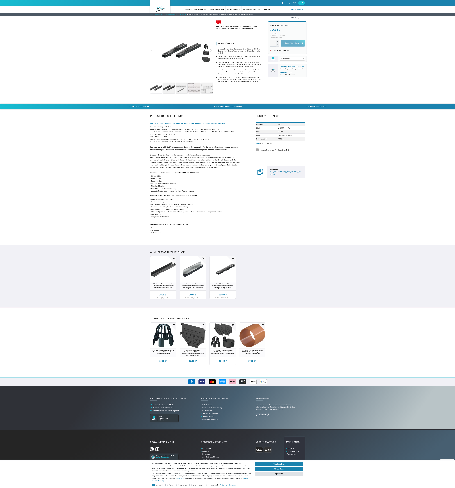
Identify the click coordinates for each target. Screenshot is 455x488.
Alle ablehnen (279, 469)
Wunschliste (291, 454)
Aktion (267, 9)
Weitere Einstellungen (228, 485)
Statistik (171, 485)
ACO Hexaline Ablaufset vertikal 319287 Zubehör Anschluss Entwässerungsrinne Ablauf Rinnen (222, 351)
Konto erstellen (293, 451)
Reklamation (207, 411)
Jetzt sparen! (262, 414)
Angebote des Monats (210, 457)
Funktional (214, 485)
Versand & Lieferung (210, 413)
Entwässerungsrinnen (170, 14)
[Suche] (288, 3)
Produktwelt (206, 448)
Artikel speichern (298, 18)
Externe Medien (198, 485)
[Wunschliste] (294, 3)
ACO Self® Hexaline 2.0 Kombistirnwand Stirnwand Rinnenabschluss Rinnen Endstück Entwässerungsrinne (193, 352)
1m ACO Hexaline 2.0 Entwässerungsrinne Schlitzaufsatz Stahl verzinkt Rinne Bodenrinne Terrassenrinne (193, 286)
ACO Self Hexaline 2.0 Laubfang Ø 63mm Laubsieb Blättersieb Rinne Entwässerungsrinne (163, 351)
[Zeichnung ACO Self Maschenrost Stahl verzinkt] (181, 88)
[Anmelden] (282, 3)
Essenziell (159, 485)
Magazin (205, 451)
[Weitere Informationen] (257, 150)
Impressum (180, 478)
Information (297, 9)
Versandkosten (298, 67)
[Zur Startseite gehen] (151, 14)
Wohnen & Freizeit (251, 9)
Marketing (183, 485)
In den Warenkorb (292, 43)
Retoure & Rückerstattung (212, 408)
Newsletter (206, 454)
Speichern (279, 474)
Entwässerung (217, 9)
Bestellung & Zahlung (210, 419)
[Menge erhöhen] (277, 41)
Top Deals (206, 460)
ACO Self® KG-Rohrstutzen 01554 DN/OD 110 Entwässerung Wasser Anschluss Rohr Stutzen (252, 351)
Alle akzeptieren (279, 464)
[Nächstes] (211, 50)
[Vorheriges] (152, 50)
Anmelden (291, 448)
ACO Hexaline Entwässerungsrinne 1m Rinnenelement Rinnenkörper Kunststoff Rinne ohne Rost (163, 285)
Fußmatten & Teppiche (195, 9)
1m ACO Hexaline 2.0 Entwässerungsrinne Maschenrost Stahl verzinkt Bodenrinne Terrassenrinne (222, 286)
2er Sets (181, 14)
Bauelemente (233, 9)
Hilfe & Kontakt (207, 405)
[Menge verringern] (277, 45)
